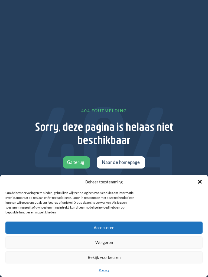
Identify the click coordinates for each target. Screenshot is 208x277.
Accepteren (104, 227)
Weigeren (104, 242)
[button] (200, 181)
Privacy (104, 270)
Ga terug (75, 162)
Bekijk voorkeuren (104, 257)
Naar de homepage (121, 162)
